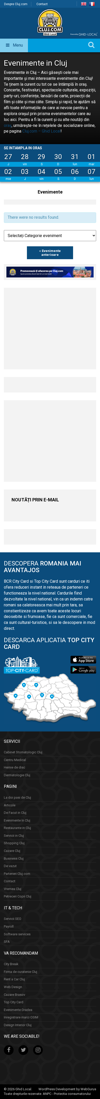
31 (75, 157)
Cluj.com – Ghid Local (41, 131)
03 (25, 172)
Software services (17, 934)
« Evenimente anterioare (50, 253)
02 (8, 172)
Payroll (9, 926)
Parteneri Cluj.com (17, 874)
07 (91, 172)
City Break (11, 964)
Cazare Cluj (12, 851)
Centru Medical (15, 760)
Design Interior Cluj (18, 1025)
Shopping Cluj (14, 843)
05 (58, 172)
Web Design (13, 987)
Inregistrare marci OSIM (21, 1017)
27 (8, 157)
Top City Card (13, 1002)
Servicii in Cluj (14, 836)
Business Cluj (14, 858)
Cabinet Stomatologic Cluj (23, 752)
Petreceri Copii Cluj (17, 896)
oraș (8, 125)
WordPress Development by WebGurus (67, 1089)
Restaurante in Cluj (17, 828)
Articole (9, 805)
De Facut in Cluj (15, 813)
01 (91, 157)
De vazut (10, 866)
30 (58, 157)
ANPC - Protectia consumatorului (67, 1094)
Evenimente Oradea (18, 1010)
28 (25, 157)
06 (75, 172)
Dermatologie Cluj (17, 775)
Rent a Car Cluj (14, 979)
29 (41, 157)
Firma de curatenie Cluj (20, 972)
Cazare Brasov (14, 995)
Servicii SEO (12, 919)
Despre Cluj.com (15, 4)
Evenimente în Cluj (17, 820)
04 (41, 172)
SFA (7, 942)
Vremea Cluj (12, 889)
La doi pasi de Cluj (17, 797)
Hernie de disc (14, 767)
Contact (42, 4)
